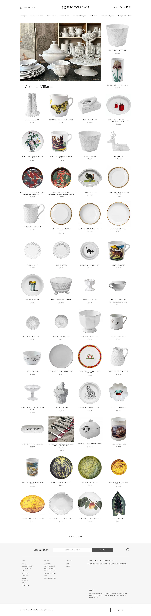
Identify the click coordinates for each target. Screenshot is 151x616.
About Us (24, 563)
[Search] (130, 7)
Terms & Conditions (49, 566)
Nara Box (118, 156)
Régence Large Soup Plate (61, 518)
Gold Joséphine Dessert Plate (118, 193)
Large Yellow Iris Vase (117, 85)
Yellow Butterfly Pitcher (61, 120)
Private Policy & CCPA (50, 578)
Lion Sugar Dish (61, 407)
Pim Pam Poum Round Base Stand (32, 408)
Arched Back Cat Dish (90, 265)
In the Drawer (25, 585)
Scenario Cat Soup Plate (90, 407)
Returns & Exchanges (49, 571)
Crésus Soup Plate (119, 229)
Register (68, 566)
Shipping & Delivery (49, 568)
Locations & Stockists (27, 566)
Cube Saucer (32, 265)
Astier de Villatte (32, 610)
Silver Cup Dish (32, 300)
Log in (67, 563)
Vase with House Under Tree (32, 483)
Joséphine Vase (32, 120)
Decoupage (23, 16)
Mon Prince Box (89, 120)
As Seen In (25, 580)
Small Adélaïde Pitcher (118, 371)
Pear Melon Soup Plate (61, 482)
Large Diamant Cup (32, 227)
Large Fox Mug (118, 265)
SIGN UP (102, 549)
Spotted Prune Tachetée (90, 518)
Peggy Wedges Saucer (32, 336)
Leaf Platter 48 (118, 518)
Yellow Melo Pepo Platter (32, 518)
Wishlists (24, 583)
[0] (125, 7)
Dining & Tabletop (37, 16)
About (116, 7)
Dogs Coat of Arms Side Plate (90, 372)
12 (76, 537)
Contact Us (25, 575)
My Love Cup (32, 371)
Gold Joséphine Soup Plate (90, 228)
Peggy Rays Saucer (61, 336)
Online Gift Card (26, 568)
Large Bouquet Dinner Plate (32, 157)
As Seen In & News (29, 7)
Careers (24, 578)
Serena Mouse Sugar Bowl (90, 444)
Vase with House (118, 444)
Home (22, 610)
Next (80, 537)
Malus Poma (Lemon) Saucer (118, 483)
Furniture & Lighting (108, 16)
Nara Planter (90, 156)
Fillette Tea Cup (118, 300)
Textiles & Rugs (65, 16)
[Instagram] (21, 8)
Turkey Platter (90, 192)
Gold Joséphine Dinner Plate (61, 229)
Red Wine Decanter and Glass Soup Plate (118, 120)
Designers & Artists (124, 16)
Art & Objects (51, 16)
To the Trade (25, 573)
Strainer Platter (118, 407)
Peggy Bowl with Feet (61, 300)
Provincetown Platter (32, 444)
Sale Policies (47, 563)
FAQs (45, 575)
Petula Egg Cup (90, 300)
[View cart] (121, 7)
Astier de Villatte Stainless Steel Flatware (61, 444)
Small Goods (94, 16)
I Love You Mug (118, 336)
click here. (123, 563)
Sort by (121, 610)
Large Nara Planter (117, 50)
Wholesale (25, 571)
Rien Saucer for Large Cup (61, 371)
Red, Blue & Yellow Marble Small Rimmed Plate (32, 193)
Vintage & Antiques (79, 16)
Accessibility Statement (50, 573)
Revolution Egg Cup (90, 336)
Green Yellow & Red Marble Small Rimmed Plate (61, 193)
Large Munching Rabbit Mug (61, 157)
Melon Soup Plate (90, 482)
